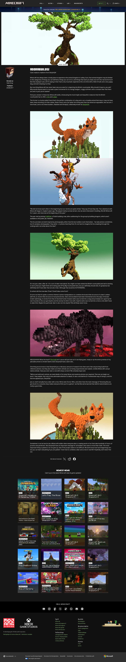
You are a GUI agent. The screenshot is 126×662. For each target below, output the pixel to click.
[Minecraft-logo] (14, 3)
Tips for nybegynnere (83, 628)
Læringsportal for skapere (61, 634)
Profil (79, 643)
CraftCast (48, 216)
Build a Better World (60, 638)
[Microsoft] (108, 656)
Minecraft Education (60, 629)
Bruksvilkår (62, 656)
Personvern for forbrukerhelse (51, 656)
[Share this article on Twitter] (64, 459)
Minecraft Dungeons (60, 625)
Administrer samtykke (27, 634)
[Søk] (109, 3)
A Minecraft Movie (59, 641)
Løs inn (79, 646)
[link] (44, 609)
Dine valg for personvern (34, 658)
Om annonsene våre (79, 656)
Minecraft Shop (81, 623)
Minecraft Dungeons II (60, 623)
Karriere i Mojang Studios (61, 636)
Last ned (80, 636)
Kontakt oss (80, 638)
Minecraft (57, 621)
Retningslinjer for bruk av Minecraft (11, 634)
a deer (55, 97)
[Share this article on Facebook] (74, 459)
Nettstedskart (81, 634)
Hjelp (79, 630)
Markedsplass (81, 621)
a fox (48, 97)
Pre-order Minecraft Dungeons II (67, 9)
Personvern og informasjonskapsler (33, 656)
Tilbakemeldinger (82, 632)
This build (53, 360)
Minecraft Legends (59, 627)
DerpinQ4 (86, 104)
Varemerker (70, 656)
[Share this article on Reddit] (69, 459)
